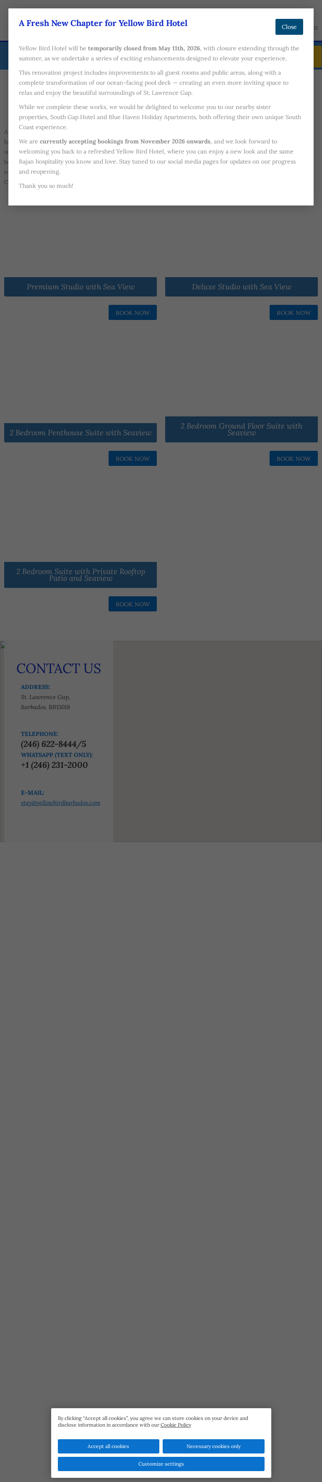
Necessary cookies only (214, 1446)
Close (289, 27)
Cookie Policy (176, 1425)
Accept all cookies (108, 1446)
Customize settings (161, 1464)
